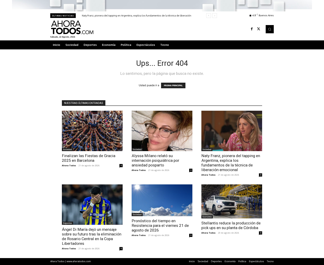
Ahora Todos (69, 165)
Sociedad (67, 149)
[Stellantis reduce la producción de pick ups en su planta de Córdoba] (231, 201)
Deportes (67, 223)
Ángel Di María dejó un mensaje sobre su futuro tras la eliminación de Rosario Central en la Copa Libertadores (91, 236)
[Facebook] (251, 29)
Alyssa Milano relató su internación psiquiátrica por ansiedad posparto (155, 160)
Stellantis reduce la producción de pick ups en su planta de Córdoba (231, 225)
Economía (207, 216)
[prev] (208, 15)
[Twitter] (258, 29)
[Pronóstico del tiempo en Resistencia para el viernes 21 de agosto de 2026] (162, 200)
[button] (270, 29)
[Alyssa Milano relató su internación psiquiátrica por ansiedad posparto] (162, 131)
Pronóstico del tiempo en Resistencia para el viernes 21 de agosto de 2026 (160, 225)
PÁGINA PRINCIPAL (173, 85)
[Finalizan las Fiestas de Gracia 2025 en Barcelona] (92, 131)
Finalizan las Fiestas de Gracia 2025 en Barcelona (88, 158)
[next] (214, 15)
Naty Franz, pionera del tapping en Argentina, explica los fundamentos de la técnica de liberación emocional (230, 163)
